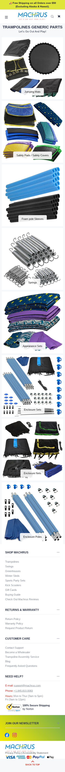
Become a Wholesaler (17, 652)
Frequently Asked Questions (21, 665)
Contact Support (14, 647)
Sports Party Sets (15, 580)
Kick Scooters (13, 585)
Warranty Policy (14, 623)
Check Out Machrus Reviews (22, 599)
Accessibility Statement (35, 752)
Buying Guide (12, 594)
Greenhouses (13, 571)
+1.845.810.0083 (23, 690)
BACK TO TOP (32, 764)
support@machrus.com (27, 685)
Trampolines (12, 561)
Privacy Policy (13, 752)
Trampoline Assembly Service (22, 656)
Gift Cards (11, 589)
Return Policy (12, 618)
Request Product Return (19, 628)
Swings (9, 566)
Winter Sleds (12, 575)
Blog (7, 661)
